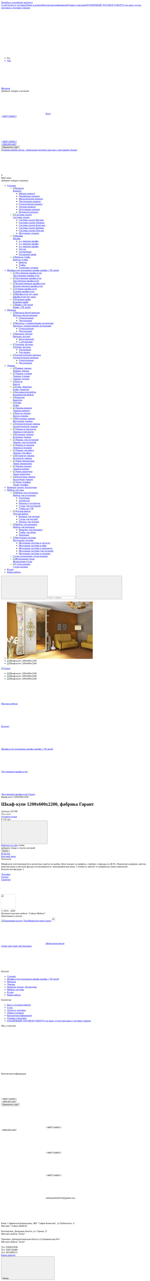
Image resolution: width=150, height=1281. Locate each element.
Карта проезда (8, 1255)
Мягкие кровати (27, 193)
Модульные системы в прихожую (35, 548)
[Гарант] (5, 668)
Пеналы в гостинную (29, 503)
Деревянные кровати (29, 196)
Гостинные (24, 498)
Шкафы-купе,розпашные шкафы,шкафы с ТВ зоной (33, 270)
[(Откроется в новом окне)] (54, 920)
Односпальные (26, 318)
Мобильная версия (54, 943)
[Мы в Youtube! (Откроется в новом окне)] (67, 30)
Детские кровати (27, 206)
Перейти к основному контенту (17, 2)
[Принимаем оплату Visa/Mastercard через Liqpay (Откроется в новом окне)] (26, 920)
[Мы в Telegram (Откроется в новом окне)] (23, 53)
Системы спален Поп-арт (31, 230)
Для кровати (25, 349)
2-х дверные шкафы (29, 241)
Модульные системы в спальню (34, 553)
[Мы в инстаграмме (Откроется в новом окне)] (111, 30)
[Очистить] (99, 587)
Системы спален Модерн (31, 220)
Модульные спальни (29, 233)
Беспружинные (26, 339)
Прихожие (24, 535)
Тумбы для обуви (27, 532)
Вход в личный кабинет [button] (19, 1005)
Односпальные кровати (30, 204)
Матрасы (11, 310)
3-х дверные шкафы (29, 244)
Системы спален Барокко (31, 228)
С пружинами (26, 341)
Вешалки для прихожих (30, 529)
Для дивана (24, 352)
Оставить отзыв (9, 816)
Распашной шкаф (27, 254)
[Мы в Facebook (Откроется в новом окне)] (23, 30)
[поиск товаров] (24, 587)
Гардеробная (25, 251)
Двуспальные (25, 320)
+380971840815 (9, 116)
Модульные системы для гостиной (36, 551)
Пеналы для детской (29, 521)
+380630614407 (9, 144)
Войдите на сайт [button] (9, 845)
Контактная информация (54, 5)
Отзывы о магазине (77, 5)
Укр (9, 60)
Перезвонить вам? (10, 147)
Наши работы (14, 572)
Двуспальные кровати (30, 201)
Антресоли (24, 500)
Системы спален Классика (32, 225)
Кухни (10, 569)
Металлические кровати (31, 199)
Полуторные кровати (29, 209)
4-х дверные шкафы (29, 246)
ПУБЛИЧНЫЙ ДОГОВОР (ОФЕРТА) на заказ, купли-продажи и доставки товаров (49, 1021)
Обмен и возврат (33, 5)
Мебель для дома (15, 490)
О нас (4, 5)
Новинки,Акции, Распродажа (22, 487)
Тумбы (22, 265)
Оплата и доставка (16, 5)
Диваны (11, 365)
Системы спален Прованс (32, 222)
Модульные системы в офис (33, 545)
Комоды (23, 262)
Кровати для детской (29, 516)
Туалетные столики (28, 267)
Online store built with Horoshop (16, 946)
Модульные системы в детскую (34, 543)
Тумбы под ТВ (26, 508)
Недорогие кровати (28, 212)
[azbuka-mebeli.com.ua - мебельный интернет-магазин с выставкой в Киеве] (8, 908)
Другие (22, 249)
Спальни (11, 185)
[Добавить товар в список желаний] (24, 832)
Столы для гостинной (30, 506)
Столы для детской (28, 519)
